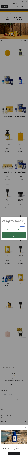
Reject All (14, 233)
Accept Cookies (14, 236)
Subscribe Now (14, 453)
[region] (14, 228)
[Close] (25, 427)
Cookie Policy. (22, 226)
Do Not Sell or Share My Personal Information (14, 229)
